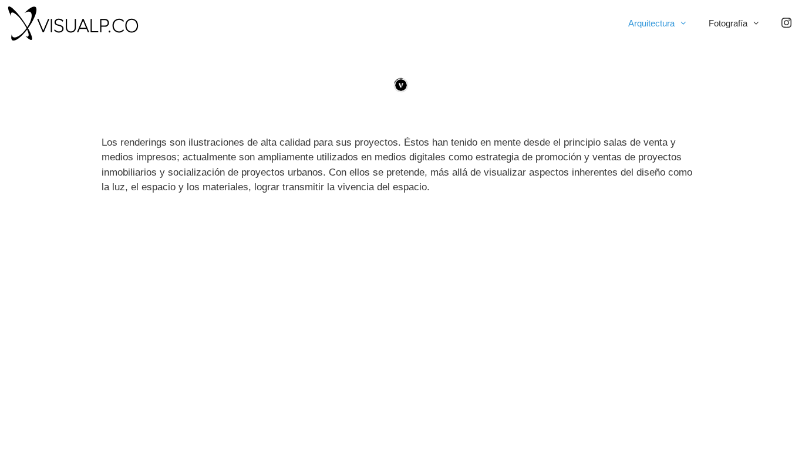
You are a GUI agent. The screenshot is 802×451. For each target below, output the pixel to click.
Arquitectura (651, 23)
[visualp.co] (76, 23)
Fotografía (728, 23)
